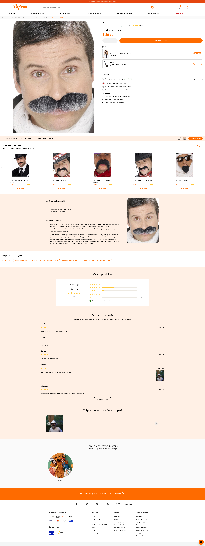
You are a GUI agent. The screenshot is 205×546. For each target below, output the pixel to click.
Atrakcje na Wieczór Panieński (99, 525)
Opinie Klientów (96, 519)
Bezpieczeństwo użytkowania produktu (114, 99)
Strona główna (6, 18)
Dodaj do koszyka (161, 40)
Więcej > (200, 146)
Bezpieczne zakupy (141, 525)
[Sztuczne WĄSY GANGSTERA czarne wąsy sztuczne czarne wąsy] (20, 165)
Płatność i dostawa (119, 522)
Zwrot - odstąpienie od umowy (122, 525)
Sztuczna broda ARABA (181, 180)
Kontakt (116, 519)
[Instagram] (97, 507)
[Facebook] (76, 507)
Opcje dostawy (196, 79)
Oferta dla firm (120, 102)
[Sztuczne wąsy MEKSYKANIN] (61, 165)
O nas (93, 516)
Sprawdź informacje (132, 90)
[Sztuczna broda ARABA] (184, 165)
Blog (93, 527)
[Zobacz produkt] (106, 53)
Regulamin (139, 516)
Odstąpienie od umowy (142, 522)
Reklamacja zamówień (119, 527)
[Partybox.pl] (20, 9)
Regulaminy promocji (141, 519)
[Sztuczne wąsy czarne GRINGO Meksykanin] (102, 165)
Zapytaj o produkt (126, 26)
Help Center (117, 516)
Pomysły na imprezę (97, 522)
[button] (173, 7)
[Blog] (118, 507)
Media (93, 530)
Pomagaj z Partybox (141, 533)
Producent (107, 93)
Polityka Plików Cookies (142, 530)
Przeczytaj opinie (127, 86)
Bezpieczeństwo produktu (142, 535)
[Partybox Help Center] (129, 507)
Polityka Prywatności (141, 527)
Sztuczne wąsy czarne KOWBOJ (142, 180)
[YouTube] (108, 507)
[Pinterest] (87, 507)
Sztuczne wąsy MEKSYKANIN (59, 180)
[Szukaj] (152, 7)
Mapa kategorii (96, 533)
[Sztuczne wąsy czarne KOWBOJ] (143, 165)
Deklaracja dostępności (120, 530)
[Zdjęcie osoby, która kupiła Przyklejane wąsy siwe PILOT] (160, 380)
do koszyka (20, 188)
